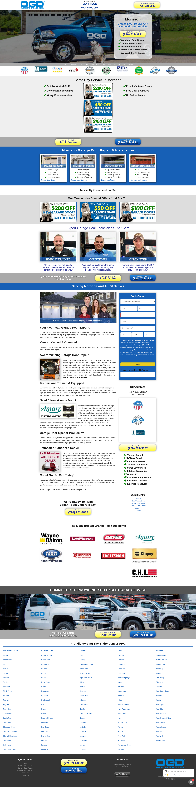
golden (82, 655)
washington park (162, 691)
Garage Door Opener (109, 64)
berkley (6, 682)
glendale (83, 651)
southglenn (160, 664)
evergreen (45, 713)
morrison (121, 695)
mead (120, 682)
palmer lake (122, 722)
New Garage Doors (75, 64)
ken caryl (83, 709)
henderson (84, 669)
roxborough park (124, 745)
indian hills (84, 695)
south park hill (161, 660)
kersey (82, 718)
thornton (159, 682)
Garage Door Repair (48, 180)
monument (122, 691)
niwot (120, 700)
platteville (121, 740)
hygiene (83, 691)
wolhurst (159, 736)
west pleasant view (163, 718)
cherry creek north (10, 731)
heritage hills (85, 673)
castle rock (7, 718)
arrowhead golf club (10, 651)
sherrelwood (161, 655)
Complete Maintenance (138, 180)
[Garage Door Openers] (83, 161)
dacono (44, 669)
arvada (5, 655)
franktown (45, 745)
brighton (6, 704)
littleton (121, 655)
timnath (159, 686)
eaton (43, 686)
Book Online (68, 141)
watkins (159, 695)
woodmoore (160, 740)
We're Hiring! (122, 774)
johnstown (83, 700)
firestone (44, 722)
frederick (44, 749)
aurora (5, 669)
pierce (120, 731)
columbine (7, 745)
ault (4, 664)
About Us (122, 64)
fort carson (45, 727)
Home (65, 64)
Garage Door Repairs (92, 64)
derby (43, 677)
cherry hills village (10, 736)
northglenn (122, 713)
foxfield (44, 740)
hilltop (82, 682)
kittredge (83, 722)
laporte (82, 745)
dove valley (45, 682)
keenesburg (84, 704)
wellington (160, 704)
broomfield (7, 709)
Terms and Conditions (147, 355)
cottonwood (45, 660)
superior (159, 673)
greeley (82, 660)
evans (43, 709)
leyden (120, 651)
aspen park (7, 660)
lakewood (83, 740)
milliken (121, 686)
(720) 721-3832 (147, 5)
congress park (46, 655)
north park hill (123, 704)
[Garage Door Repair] (53, 161)
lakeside (83, 736)
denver (44, 673)
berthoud (6, 686)
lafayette (83, 731)
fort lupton (45, 736)
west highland (161, 713)
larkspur (83, 749)
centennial (7, 722)
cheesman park (9, 727)
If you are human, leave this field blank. (135, 370)
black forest (7, 691)
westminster (160, 722)
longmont (121, 664)
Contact (130, 64)
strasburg (159, 669)
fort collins (45, 731)
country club (46, 664)
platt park (121, 736)
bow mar (6, 700)
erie (42, 704)
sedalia (121, 749)
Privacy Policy (132, 355)
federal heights (47, 718)
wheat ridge (161, 727)
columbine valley (9, 749)
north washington (124, 709)
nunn (120, 718)
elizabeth (44, 695)
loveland (121, 673)
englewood (45, 700)
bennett (6, 677)
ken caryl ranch (86, 713)
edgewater (45, 691)
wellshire (159, 709)
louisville (121, 669)
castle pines (7, 713)
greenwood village (87, 664)
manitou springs (124, 677)
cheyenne (7, 740)
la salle (83, 727)
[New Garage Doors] (113, 161)
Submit (137, 364)
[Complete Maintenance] (142, 161)
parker (120, 727)
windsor (159, 731)
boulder (6, 695)
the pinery (160, 677)
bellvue (6, 673)
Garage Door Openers (79, 180)
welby (158, 700)
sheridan (159, 651)
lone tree (121, 660)
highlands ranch (86, 677)
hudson (82, 686)
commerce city (47, 651)
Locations (25, 775)
